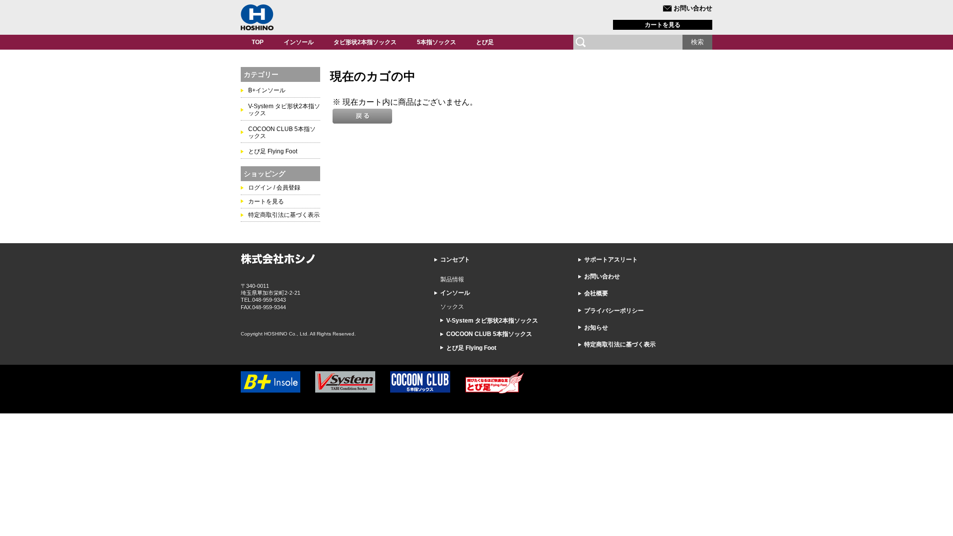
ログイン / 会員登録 (274, 187)
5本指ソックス (436, 42)
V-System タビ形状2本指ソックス (492, 320)
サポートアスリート (611, 259)
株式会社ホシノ (257, 17)
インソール (299, 42)
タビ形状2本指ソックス (365, 42)
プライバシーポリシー (614, 310)
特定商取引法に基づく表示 (284, 214)
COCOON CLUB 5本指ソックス (489, 334)
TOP (258, 42)
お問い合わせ (693, 8)
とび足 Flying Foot (272, 151)
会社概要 (596, 293)
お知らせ (596, 327)
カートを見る (663, 24)
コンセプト (455, 259)
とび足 (485, 42)
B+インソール (266, 90)
